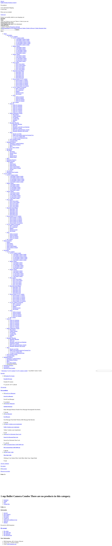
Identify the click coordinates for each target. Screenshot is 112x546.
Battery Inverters (11, 161)
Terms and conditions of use (10, 519)
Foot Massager (7, 416)
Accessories (9, 170)
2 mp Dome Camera (21, 57)
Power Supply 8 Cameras (22, 84)
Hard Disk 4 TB (20, 75)
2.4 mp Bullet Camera (21, 51)
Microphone (16, 114)
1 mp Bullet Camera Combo (22, 39)
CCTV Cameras (14, 36)
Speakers (15, 120)
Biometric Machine (14, 122)
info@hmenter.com (11, 544)
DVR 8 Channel (20, 98)
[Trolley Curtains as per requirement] (13, 424)
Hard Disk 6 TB (20, 76)
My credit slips (7, 532)
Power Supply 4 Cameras (22, 83)
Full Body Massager (8, 406)
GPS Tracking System (15, 139)
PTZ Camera (16, 62)
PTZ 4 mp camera (20, 66)
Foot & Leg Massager (8, 396)
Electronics (9, 35)
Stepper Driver (13, 155)
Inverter (11, 169)
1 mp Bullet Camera (21, 47)
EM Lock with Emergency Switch (21, 129)
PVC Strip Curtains (14, 147)
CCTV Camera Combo (18, 38)
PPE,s (11, 146)
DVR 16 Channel (20, 99)
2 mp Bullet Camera (21, 48)
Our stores (3, 466)
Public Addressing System (16, 113)
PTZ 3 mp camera (20, 69)
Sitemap (6, 522)
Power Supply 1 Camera (22, 80)
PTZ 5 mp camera (20, 68)
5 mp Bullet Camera (21, 53)
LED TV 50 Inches (17, 105)
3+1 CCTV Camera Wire (19, 136)
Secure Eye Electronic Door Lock (11, 437)
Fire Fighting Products (15, 144)
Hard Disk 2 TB (20, 73)
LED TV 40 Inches (17, 106)
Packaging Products (11, 160)
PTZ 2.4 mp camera (20, 65)
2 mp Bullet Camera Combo (22, 40)
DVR (14, 95)
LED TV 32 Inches (17, 107)
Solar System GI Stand (15, 168)
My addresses (7, 534)
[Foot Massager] (8, 414)
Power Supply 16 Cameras (22, 85)
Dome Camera (16, 54)
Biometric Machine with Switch (20, 131)
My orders (6, 531)
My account (4, 528)
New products (4, 390)
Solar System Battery (15, 166)
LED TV (12, 103)
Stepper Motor (13, 153)
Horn (14, 121)
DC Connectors (19, 90)
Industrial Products (11, 142)
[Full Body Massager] (9, 393)
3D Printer (9, 150)
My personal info (8, 535)
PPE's (8, 158)
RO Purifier (9, 149)
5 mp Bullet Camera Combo (22, 44)
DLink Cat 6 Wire (17, 133)
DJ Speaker (15, 117)
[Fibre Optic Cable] (8, 452)
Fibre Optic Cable (7, 455)
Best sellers (6, 515)
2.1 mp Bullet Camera (21, 50)
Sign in (2, 1)
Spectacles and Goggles (12, 172)
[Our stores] (4, 468)
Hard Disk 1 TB (20, 72)
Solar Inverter (13, 165)
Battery (11, 162)
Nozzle (11, 154)
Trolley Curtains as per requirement (11, 427)
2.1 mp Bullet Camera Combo (23, 42)
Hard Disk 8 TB (20, 77)
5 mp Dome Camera (21, 61)
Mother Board (13, 157)
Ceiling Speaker (16, 116)
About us (6, 521)
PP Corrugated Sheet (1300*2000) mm (12, 447)
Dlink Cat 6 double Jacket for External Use (23, 135)
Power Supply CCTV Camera (20, 79)
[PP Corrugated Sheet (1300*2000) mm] (14, 444)
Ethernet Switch (20, 92)
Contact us (6, 518)
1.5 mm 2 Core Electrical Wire (20, 138)
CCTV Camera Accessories (19, 87)
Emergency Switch (17, 128)
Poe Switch (18, 94)
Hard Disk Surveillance (18, 70)
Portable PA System (8, 378)
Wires (11, 132)
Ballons (18, 91)
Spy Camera (16, 102)
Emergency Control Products (17, 143)
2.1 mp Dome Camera (21, 58)
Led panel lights (13, 140)
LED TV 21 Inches (17, 110)
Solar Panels (13, 164)
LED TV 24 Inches (17, 109)
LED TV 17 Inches (17, 112)
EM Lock (15, 125)
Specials (3, 373)
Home (5, 33)
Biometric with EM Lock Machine (21, 127)
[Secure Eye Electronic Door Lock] (12, 434)
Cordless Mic (16, 118)
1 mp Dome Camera (21, 55)
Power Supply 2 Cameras (22, 81)
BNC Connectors (20, 88)
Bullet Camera (16, 46)
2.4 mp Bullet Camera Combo (23, 43)
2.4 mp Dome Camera (21, 59)
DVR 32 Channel (20, 101)
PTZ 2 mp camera (20, 64)
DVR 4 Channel (20, 96)
